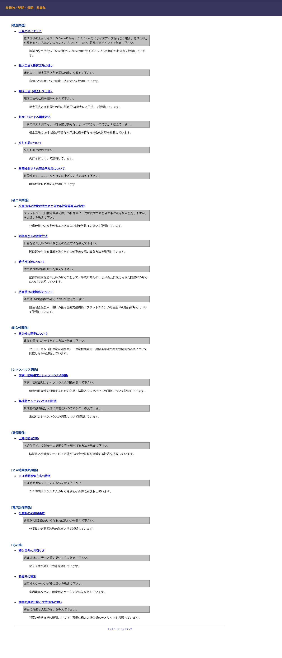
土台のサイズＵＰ (30, 31)
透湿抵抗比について (32, 261)
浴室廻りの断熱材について (36, 291)
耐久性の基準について (33, 333)
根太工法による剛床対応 (34, 117)
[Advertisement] (120, 642)
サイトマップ (126, 629)
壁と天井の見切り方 (32, 550)
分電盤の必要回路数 (32, 513)
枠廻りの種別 (27, 576)
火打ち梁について (30, 142)
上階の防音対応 (29, 438)
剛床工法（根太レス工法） (36, 91)
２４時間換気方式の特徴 (34, 475)
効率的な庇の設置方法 (33, 236)
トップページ (113, 629)
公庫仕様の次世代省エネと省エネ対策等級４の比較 (52, 206)
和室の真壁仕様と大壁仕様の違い (40, 602)
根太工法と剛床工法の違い (36, 65)
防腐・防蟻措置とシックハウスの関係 (43, 375)
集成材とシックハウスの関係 (37, 401)
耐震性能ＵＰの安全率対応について (42, 168)
